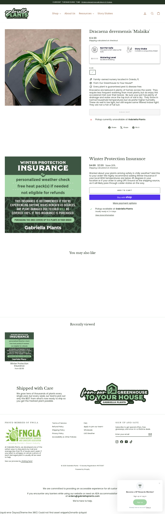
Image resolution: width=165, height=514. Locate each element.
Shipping (93, 40)
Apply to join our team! (93, 426)
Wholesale (88, 430)
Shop (55, 13)
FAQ (85, 423)
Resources (85, 13)
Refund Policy (58, 426)
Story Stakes (105, 13)
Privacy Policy (58, 433)
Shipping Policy (58, 430)
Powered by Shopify (82, 469)
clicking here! (26, 461)
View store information (104, 215)
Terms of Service (59, 423)
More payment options (125, 203)
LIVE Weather (89, 433)
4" (93, 72)
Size (91, 68)
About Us (70, 13)
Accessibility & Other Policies (64, 437)
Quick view (23, 295)
